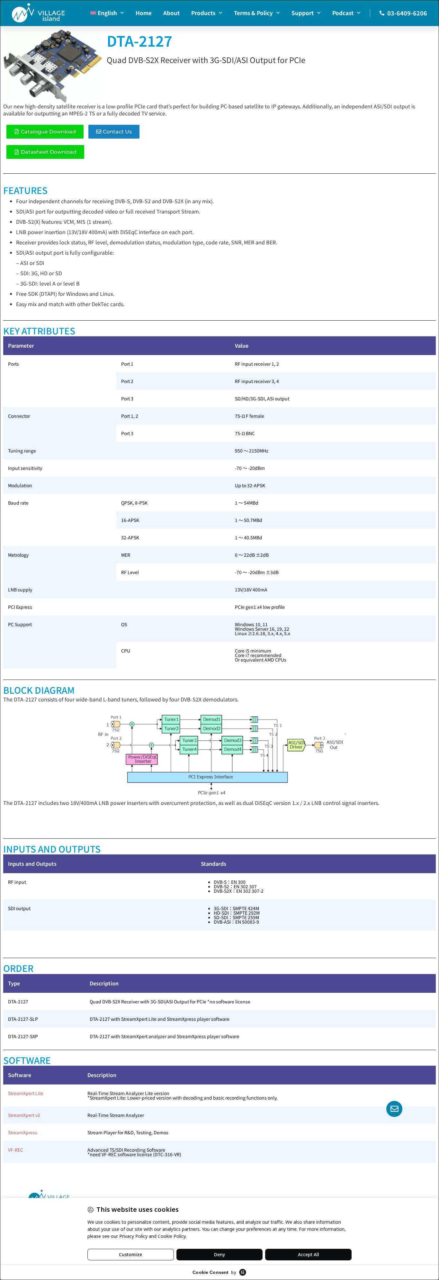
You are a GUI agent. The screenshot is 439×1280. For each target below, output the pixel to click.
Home (144, 13)
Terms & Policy (253, 13)
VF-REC (15, 1150)
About (171, 13)
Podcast (343, 13)
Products (203, 13)
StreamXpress (22, 1132)
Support (302, 13)
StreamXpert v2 (24, 1115)
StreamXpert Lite (25, 1093)
